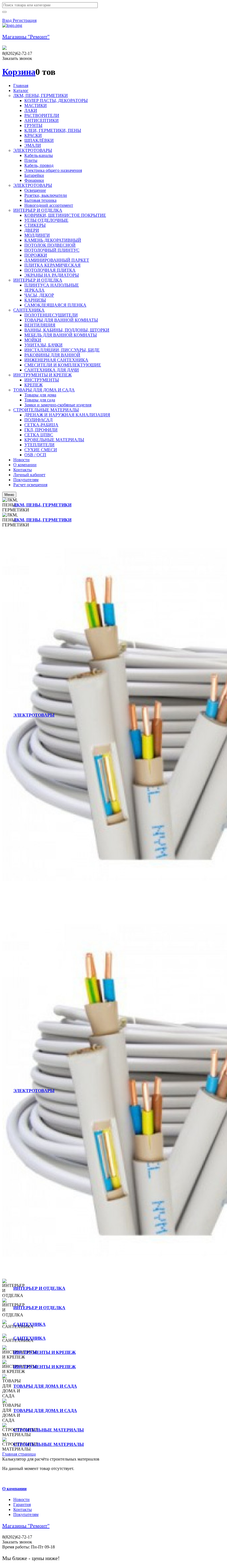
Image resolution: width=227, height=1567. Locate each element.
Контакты (22, 1509)
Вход (7, 20)
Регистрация (25, 20)
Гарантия (22, 1504)
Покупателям (25, 1514)
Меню (9, 495)
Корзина (18, 72)
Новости (21, 1499)
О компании (14, 1488)
